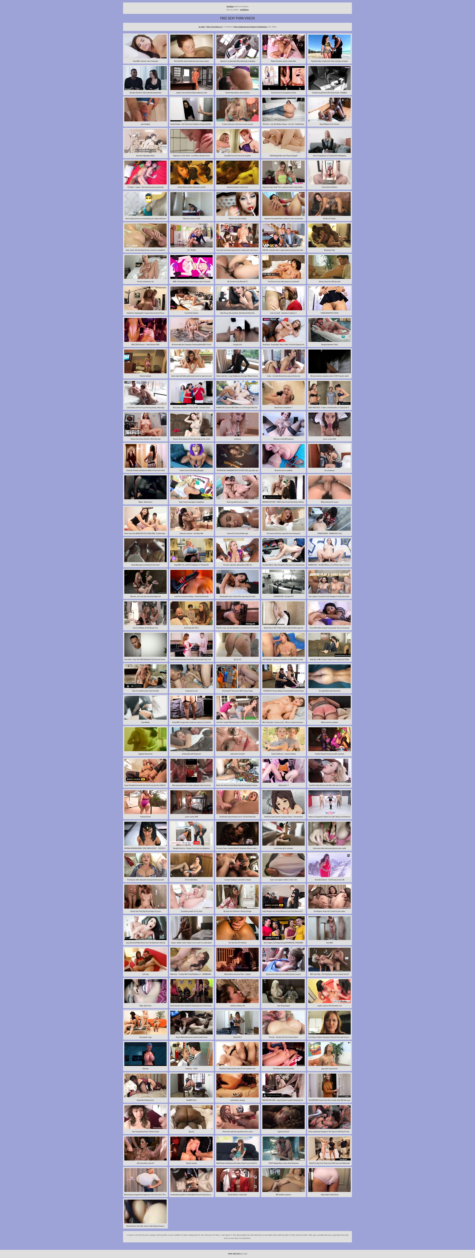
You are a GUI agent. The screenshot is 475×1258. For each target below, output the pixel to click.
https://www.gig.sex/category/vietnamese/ (250, 27)
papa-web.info (234, 1254)
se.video (202, 27)
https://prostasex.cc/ (214, 27)
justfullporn (244, 10)
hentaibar (230, 6)
